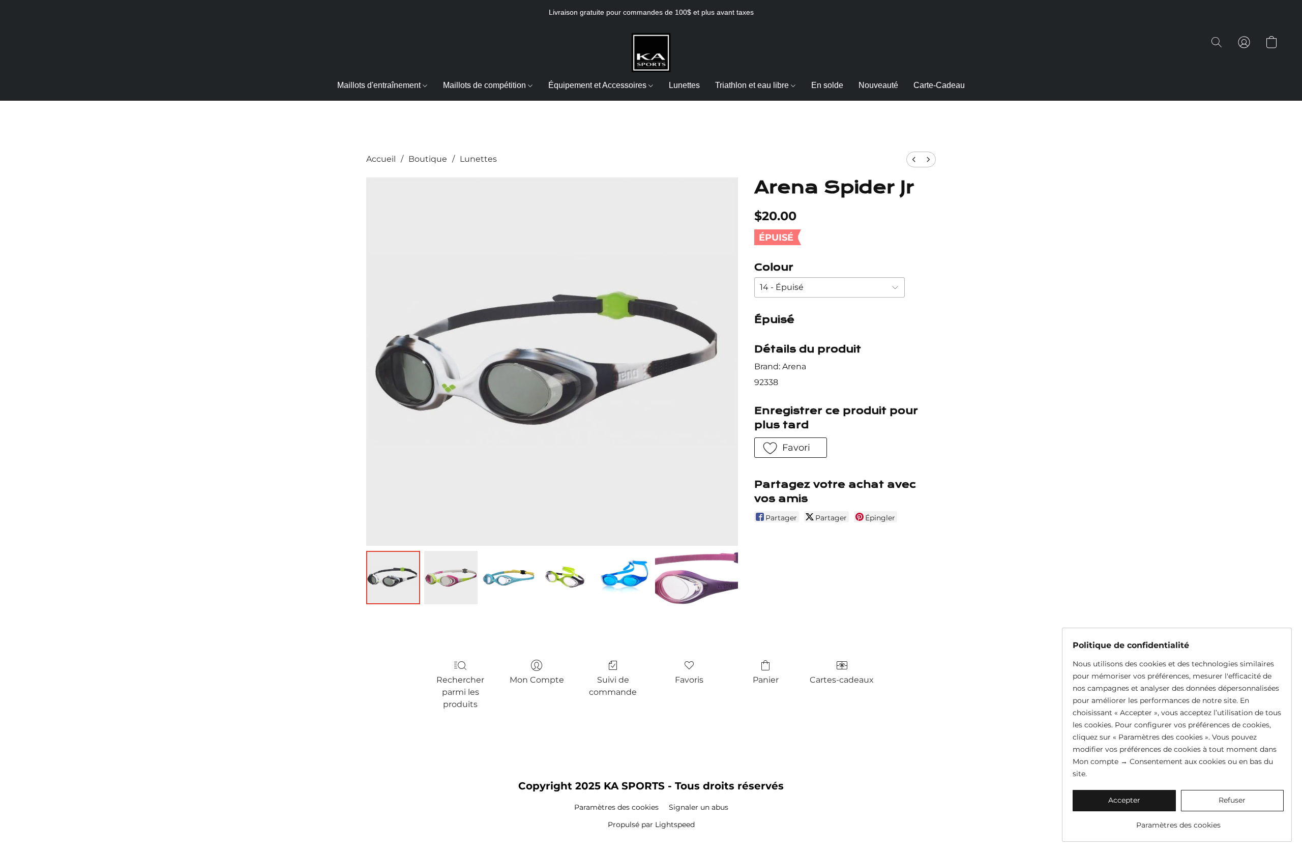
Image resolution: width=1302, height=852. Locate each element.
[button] (651, 52)
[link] (1178, 821)
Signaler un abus (698, 807)
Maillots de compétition (485, 85)
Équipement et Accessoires (598, 85)
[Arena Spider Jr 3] (567, 578)
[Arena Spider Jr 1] (451, 578)
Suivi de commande (613, 686)
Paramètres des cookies (616, 807)
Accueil (381, 159)
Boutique (427, 159)
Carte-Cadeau (939, 85)
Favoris (689, 680)
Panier (766, 680)
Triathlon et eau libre (753, 85)
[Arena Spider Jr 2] (509, 578)
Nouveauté (878, 85)
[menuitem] (914, 159)
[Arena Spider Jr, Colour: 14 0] (393, 578)
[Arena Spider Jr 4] (625, 578)
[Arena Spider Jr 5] (696, 578)
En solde (827, 85)
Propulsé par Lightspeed (651, 824)
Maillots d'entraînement (380, 85)
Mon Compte (537, 680)
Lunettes (684, 85)
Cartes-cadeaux (842, 680)
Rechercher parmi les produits (460, 692)
